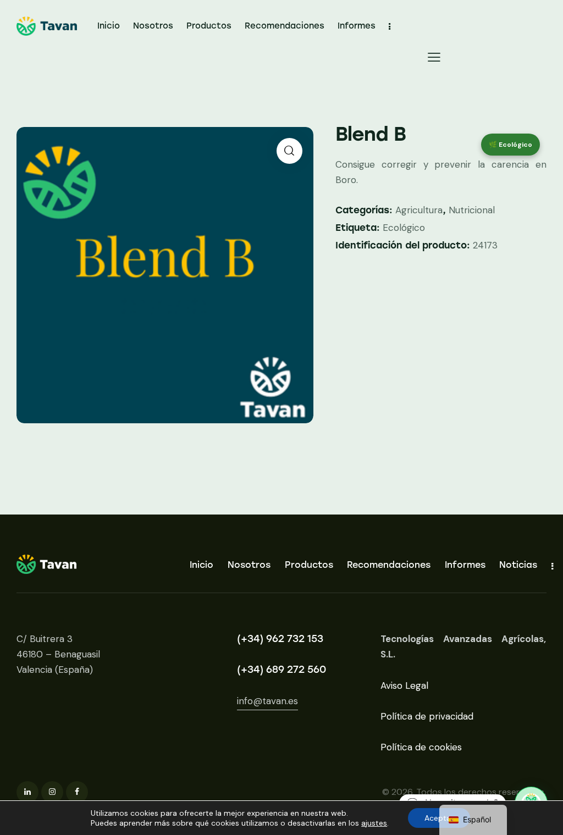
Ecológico (404, 228)
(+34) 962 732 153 (280, 639)
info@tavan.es (267, 701)
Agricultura (419, 210)
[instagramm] (52, 792)
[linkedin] (27, 792)
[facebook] (77, 792)
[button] (434, 56)
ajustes (374, 823)
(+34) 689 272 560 (281, 669)
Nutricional (472, 210)
